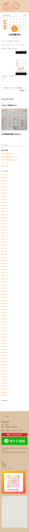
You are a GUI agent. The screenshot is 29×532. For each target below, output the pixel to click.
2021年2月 (4, 266)
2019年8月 (4, 322)
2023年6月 (4, 196)
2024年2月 (4, 181)
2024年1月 (4, 184)
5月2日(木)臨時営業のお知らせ (9, 160)
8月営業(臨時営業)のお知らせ (11, 134)
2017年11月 (4, 386)
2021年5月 (4, 257)
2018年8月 (4, 358)
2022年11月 (4, 211)
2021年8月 (4, 248)
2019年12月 (4, 309)
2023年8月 (4, 193)
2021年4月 (4, 260)
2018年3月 (4, 374)
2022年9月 (4, 217)
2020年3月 (4, 300)
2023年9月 (4, 190)
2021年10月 (4, 242)
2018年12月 (4, 346)
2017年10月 (4, 389)
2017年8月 (4, 395)
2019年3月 (4, 337)
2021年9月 (4, 245)
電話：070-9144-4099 (14, 434)
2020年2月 (4, 303)
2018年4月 (4, 371)
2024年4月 (4, 177)
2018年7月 (4, 361)
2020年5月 (4, 294)
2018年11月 (4, 349)
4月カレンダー (5, 163)
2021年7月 (4, 251)
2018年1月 (4, 380)
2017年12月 (4, 383)
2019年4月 (4, 334)
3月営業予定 (4, 166)
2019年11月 (4, 312)
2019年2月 (4, 340)
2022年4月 (4, 227)
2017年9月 (4, 392)
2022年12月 (4, 208)
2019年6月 (4, 328)
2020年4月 (4, 297)
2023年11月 (4, 187)
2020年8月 (4, 285)
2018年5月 (4, 367)
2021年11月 (4, 239)
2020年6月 (4, 291)
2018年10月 (4, 352)
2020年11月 (4, 276)
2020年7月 (4, 288)
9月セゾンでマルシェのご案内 (13, 88)
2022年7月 (4, 220)
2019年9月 (4, 318)
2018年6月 (4, 364)
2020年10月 (4, 279)
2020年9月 (4, 282)
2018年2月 (4, 377)
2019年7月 (4, 325)
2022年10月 (4, 214)
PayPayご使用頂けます (9, 105)
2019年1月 (4, 343)
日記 (18, 38)
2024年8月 (4, 174)
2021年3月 (4, 263)
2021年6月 (4, 254)
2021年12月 (4, 236)
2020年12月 (4, 273)
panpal (12, 38)
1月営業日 (22, 90)
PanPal (4, 416)
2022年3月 (4, 230)
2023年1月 (4, 205)
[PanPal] (11, 10)
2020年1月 (4, 306)
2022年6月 (4, 223)
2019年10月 (4, 315)
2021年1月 (4, 269)
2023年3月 (4, 202)
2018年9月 (4, 355)
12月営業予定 (14, 34)
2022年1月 (4, 233)
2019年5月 (4, 331)
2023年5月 (4, 199)
